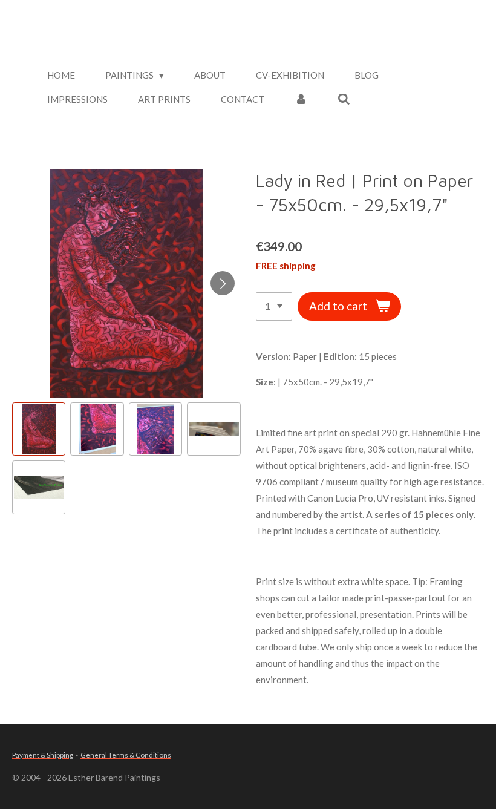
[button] (38, 429)
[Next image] (222, 283)
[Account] (300, 99)
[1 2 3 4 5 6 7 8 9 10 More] (274, 306)
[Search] (343, 99)
